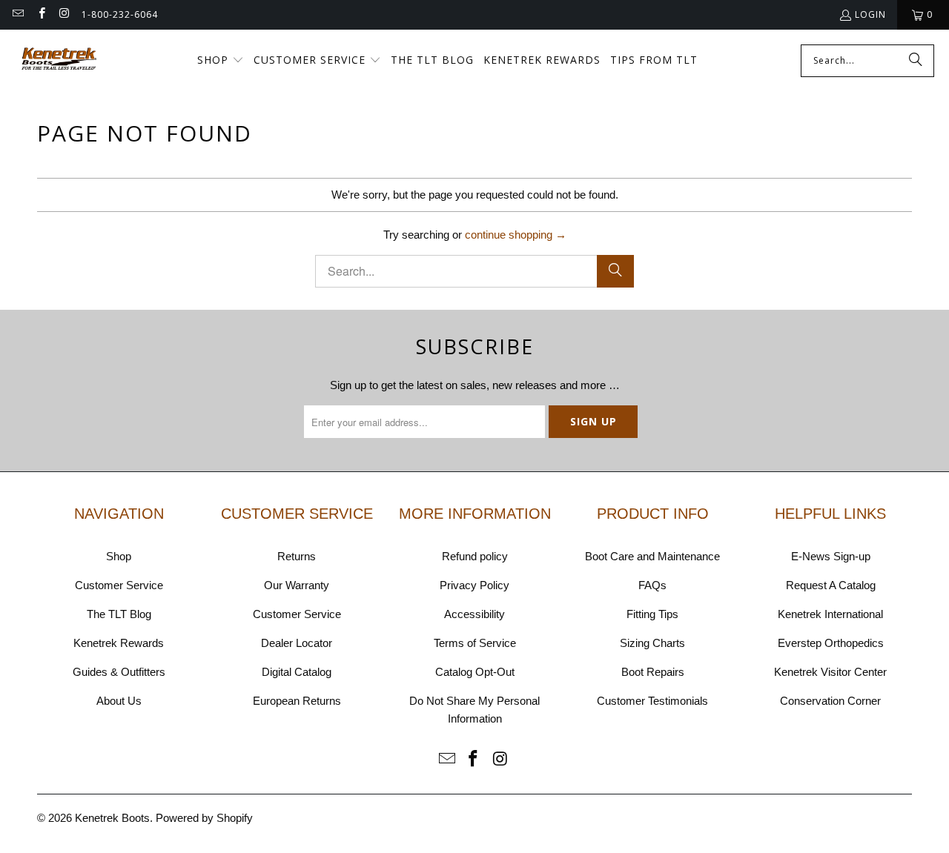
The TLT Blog (119, 614)
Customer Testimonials (652, 700)
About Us (119, 700)
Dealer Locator (296, 643)
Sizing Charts (652, 643)
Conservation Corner (830, 700)
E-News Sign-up (830, 556)
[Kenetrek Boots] (59, 60)
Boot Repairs (652, 672)
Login (870, 14)
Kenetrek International (830, 614)
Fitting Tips (652, 614)
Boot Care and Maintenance (652, 556)
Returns (296, 556)
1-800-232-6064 (120, 14)
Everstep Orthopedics (831, 643)
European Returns (297, 700)
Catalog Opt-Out (475, 672)
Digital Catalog (296, 672)
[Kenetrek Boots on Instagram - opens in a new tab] (64, 14)
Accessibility (474, 614)
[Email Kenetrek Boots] (17, 14)
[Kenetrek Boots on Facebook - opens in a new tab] (40, 14)
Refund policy (475, 556)
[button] (220, 60)
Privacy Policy (474, 585)
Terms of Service (475, 643)
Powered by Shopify (204, 817)
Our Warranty (296, 585)
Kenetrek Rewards (118, 643)
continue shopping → (515, 234)
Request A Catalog (831, 585)
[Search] (915, 60)
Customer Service (119, 585)
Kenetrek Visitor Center (830, 672)
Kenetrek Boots (112, 817)
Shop (118, 556)
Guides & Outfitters (119, 672)
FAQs (652, 585)
